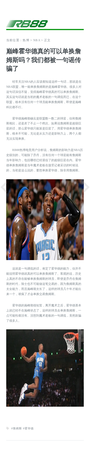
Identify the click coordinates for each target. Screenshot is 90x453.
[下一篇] (86, 187)
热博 (26, 40)
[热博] (45, 23)
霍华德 (29, 428)
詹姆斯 (17, 428)
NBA (36, 40)
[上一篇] (4, 187)
